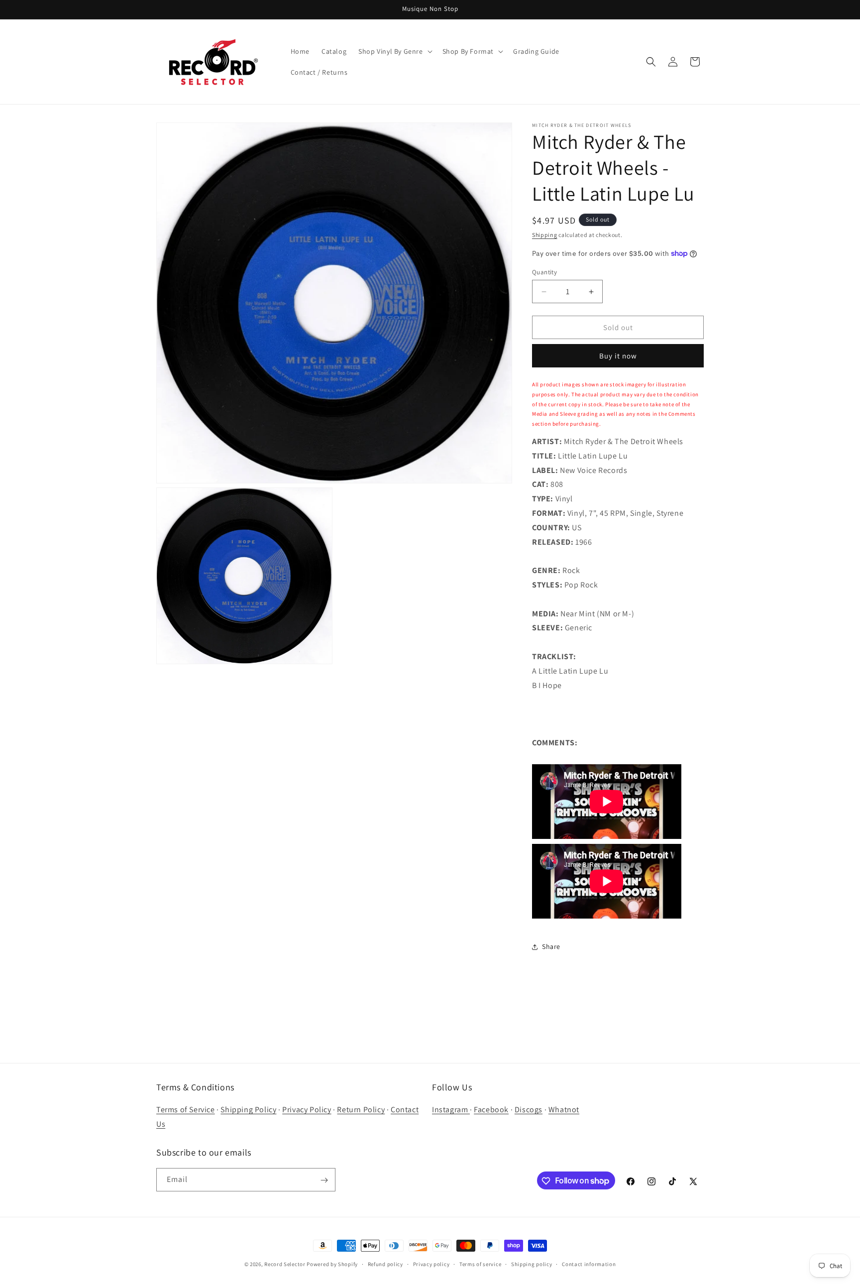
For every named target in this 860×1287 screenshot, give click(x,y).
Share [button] (551, 946)
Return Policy (361, 1110)
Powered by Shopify (332, 1264)
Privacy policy (431, 1263)
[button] (394, 51)
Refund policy (385, 1263)
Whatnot (563, 1110)
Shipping (544, 234)
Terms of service (480, 1263)
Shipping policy (531, 1263)
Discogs (528, 1110)
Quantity (544, 272)
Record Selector (285, 1264)
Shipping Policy (248, 1110)
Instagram (451, 1110)
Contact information (589, 1263)
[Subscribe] (324, 1180)
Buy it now (618, 355)
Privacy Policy (306, 1110)
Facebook (491, 1110)
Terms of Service (185, 1110)
